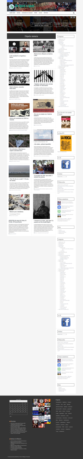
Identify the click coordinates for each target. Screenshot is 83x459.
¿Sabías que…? (61, 39)
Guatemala (62, 88)
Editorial (61, 61)
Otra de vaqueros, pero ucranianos (48, 423)
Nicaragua (62, 93)
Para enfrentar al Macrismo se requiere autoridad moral (17, 149)
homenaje (68, 411)
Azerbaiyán (62, 276)
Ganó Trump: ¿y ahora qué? (63, 184)
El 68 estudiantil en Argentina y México (18, 56)
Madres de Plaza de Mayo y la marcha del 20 (18, 445)
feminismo (64, 408)
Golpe (57, 411)
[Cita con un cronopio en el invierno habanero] (43, 105)
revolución (62, 429)
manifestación (66, 420)
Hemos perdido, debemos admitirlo (35, 414)
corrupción (58, 404)
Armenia (60, 41)
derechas (68, 404)
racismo (66, 426)
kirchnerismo (63, 415)
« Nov (10, 416)
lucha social (70, 417)
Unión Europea (62, 104)
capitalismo (65, 402)
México (36, 232)
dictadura (65, 406)
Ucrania (61, 103)
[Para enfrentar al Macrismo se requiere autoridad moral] (19, 140)
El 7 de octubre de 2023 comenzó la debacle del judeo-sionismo (18, 24)
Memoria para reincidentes (16, 212)
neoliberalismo (63, 422)
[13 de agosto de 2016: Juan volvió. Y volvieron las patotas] (43, 166)
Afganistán (62, 69)
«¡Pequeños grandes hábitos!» (48, 413)
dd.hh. (65, 404)
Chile (61, 77)
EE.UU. (61, 84)
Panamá (61, 94)
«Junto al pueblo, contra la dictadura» (42, 423)
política (67, 424)
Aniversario (36, 95)
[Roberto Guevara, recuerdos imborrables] (19, 78)
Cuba (35, 125)
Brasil (61, 76)
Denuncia (15, 130)
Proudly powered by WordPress (13, 456)
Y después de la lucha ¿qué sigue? (43, 232)
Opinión (35, 13)
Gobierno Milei (60, 188)
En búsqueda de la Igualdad (27, 13)
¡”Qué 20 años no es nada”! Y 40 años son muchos (19, 179)
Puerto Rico (62, 96)
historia (64, 411)
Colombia (62, 79)
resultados (58, 429)
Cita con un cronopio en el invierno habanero (43, 114)
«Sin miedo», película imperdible (42, 144)
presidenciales (58, 426)
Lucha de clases (59, 417)
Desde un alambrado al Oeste (65, 60)
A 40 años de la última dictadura (40, 188)
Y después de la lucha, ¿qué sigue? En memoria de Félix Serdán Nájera (43, 221)
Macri (57, 420)
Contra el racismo (63, 53)
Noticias (18, 13)
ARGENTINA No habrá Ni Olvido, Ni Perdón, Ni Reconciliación (17, 221)
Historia (43, 95)
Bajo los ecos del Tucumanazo (16, 442)
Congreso (69, 402)
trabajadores (68, 429)
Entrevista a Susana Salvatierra (16, 447)
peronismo (62, 424)
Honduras (62, 89)
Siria (61, 99)
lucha (67, 415)
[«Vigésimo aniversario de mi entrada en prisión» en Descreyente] (43, 76)
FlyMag (23, 456)
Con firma (50, 188)
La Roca (61, 48)
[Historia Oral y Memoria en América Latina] (43, 46)
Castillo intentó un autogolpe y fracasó (36, 427)
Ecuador (61, 285)
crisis (62, 404)
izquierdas (58, 415)
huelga (57, 413)
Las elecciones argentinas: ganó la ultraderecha (36, 410)
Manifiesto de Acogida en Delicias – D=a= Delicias (64, 24)
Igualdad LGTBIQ (63, 56)
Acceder (60, 387)
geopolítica (69, 408)
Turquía (61, 102)
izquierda (69, 413)
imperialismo (61, 413)
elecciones (70, 406)
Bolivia (61, 75)
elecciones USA (58, 408)
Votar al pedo (47, 418)
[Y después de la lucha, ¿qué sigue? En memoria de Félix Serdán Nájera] (41, 206)
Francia (61, 87)
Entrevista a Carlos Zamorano (16, 446)
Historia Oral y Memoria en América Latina (43, 54)
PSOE (63, 426)
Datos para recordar (62, 49)
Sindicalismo (61, 67)
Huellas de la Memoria (16, 439)
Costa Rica (62, 80)
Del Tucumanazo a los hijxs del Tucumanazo (18, 440)
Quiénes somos (12, 13)
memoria (57, 422)
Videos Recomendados (14, 215)
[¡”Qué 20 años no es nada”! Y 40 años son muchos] (19, 171)
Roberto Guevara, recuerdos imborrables (17, 87)
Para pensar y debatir (23, 130)
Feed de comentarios (62, 232)
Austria (61, 72)
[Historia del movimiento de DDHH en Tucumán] (19, 109)
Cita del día (61, 42)
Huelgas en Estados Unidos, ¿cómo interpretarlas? (67, 207)
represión (71, 426)
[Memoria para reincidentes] (19, 201)
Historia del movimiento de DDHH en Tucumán (19, 119)
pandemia (58, 424)
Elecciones (13, 421)
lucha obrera (65, 417)
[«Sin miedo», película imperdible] (43, 135)
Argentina (16, 99)
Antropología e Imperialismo (62, 220)
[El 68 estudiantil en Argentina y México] (19, 47)
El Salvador (62, 85)
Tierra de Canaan (63, 100)
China (61, 78)
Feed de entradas (62, 231)
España (40, 95)
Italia (61, 90)
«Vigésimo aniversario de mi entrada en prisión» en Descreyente (43, 84)
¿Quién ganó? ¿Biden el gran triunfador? (42, 427)
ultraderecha (61, 431)
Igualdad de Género (63, 54)
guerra (60, 411)
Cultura (40, 13)
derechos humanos (59, 406)
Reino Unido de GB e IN (64, 97)
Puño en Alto (62, 62)
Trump (57, 431)
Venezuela (62, 105)
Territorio (46, 13)
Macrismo (61, 420)
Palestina (68, 422)
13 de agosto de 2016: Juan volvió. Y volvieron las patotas (43, 176)
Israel (66, 413)
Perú (61, 95)
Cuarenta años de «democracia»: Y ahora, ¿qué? (22, 1)
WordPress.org (61, 233)
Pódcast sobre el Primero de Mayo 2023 (35, 423)
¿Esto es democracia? (42, 418)
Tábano (61, 63)
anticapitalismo (58, 402)
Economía (60, 51)
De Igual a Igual (24, 5)
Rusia (61, 98)
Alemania (62, 70)
